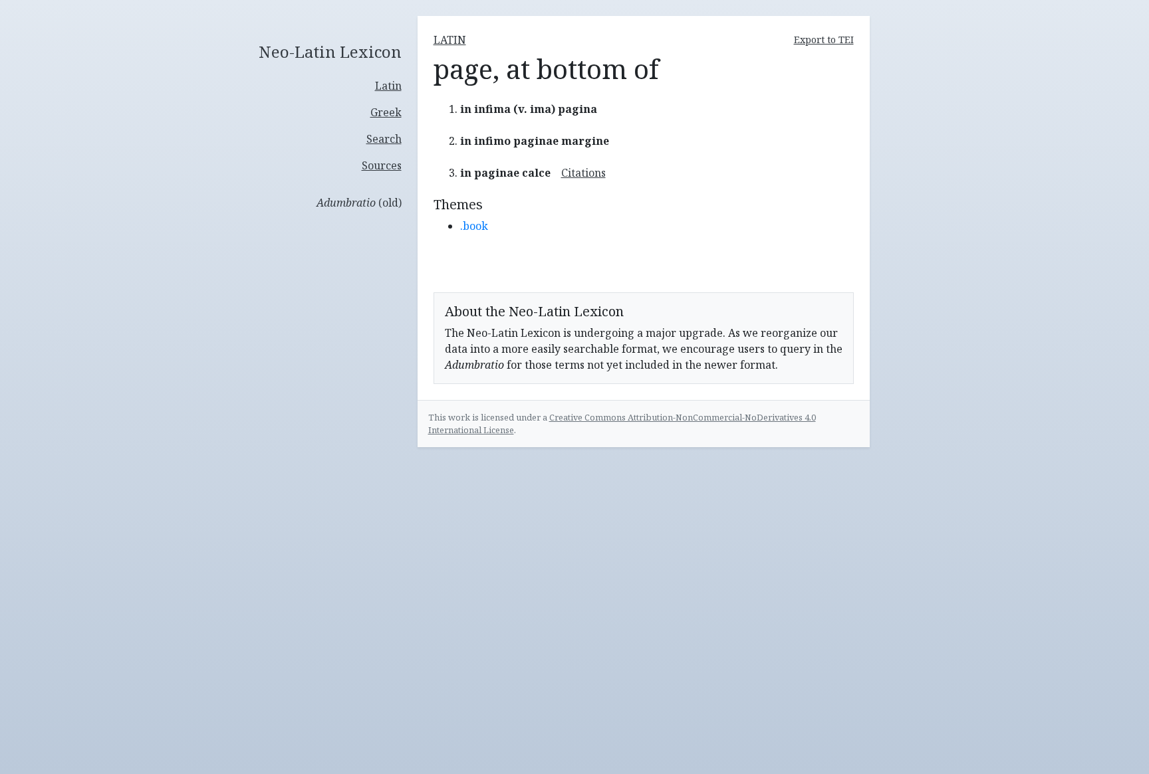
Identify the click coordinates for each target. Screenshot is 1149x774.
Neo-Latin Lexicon (330, 52)
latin (450, 40)
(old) (359, 202)
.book (474, 226)
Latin (388, 85)
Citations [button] (583, 172)
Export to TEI (824, 39)
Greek (386, 112)
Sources (382, 165)
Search (384, 139)
